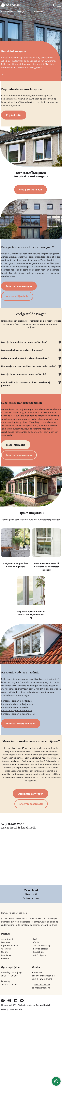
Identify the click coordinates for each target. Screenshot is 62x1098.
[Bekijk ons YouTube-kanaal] (22, 1000)
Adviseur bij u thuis (17, 296)
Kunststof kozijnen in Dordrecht (16, 710)
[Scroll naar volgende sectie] (3, 73)
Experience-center (10, 945)
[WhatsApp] (56, 1081)
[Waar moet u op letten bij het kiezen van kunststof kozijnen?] (46, 549)
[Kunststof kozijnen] (31, 219)
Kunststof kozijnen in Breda (14, 707)
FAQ (35, 939)
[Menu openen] (59, 5)
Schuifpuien (38, 11)
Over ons (5, 942)
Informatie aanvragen (19, 286)
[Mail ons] (52, 5)
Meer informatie (15, 444)
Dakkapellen (7, 11)
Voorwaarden (16, 1009)
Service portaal (40, 948)
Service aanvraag (41, 945)
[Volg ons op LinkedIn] (16, 1000)
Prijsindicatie (13, 115)
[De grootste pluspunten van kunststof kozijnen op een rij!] (31, 597)
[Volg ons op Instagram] (9, 1000)
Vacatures (6, 948)
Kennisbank (7, 955)
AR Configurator (41, 955)
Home (4, 912)
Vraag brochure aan (30, 189)
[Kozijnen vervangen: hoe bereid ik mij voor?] (15, 548)
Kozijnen (22, 11)
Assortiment (7, 939)
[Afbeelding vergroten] (31, 146)
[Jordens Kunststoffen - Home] (10, 5)
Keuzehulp (38, 951)
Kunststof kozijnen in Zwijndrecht (17, 704)
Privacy (4, 1009)
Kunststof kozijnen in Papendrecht (17, 713)
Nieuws (4, 951)
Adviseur (5, 958)
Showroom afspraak (31, 803)
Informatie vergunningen (20, 723)
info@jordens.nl (42, 987)
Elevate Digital (43, 1004)
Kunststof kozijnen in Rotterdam (16, 700)
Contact (37, 942)
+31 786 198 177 (42, 984)
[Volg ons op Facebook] (3, 1000)
